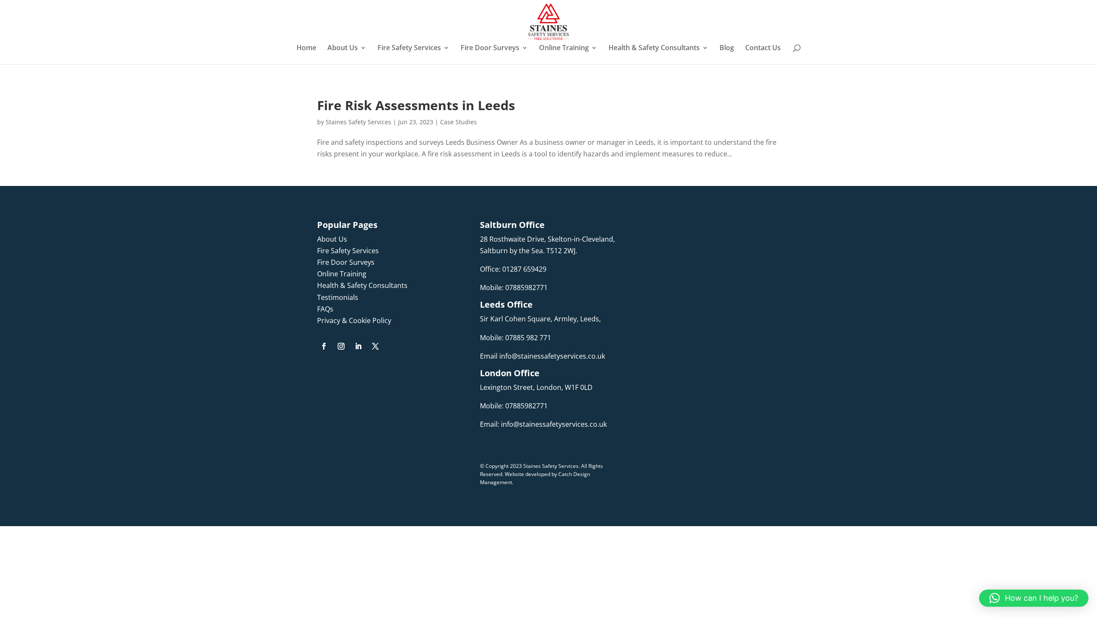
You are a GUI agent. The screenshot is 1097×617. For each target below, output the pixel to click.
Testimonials (337, 297)
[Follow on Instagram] (341, 346)
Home (306, 48)
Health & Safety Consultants (654, 48)
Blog (726, 48)
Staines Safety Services (358, 122)
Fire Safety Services (409, 48)
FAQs (325, 309)
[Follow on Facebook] (324, 346)
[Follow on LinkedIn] (358, 346)
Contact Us (763, 48)
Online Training (564, 48)
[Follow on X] (375, 346)
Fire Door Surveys (490, 48)
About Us (342, 48)
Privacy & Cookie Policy (354, 320)
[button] (1033, 598)
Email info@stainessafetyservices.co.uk (542, 356)
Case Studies (458, 122)
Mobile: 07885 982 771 (515, 337)
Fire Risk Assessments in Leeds (416, 105)
